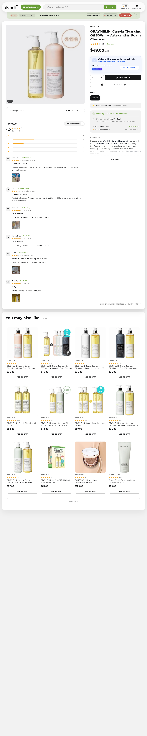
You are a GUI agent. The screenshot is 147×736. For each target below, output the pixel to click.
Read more (114, 159)
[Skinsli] (11, 7)
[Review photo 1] (16, 177)
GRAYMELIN (94, 26)
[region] (45, 64)
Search (111, 7)
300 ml (95, 98)
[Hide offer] (135, 15)
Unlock (127, 15)
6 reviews (110, 44)
